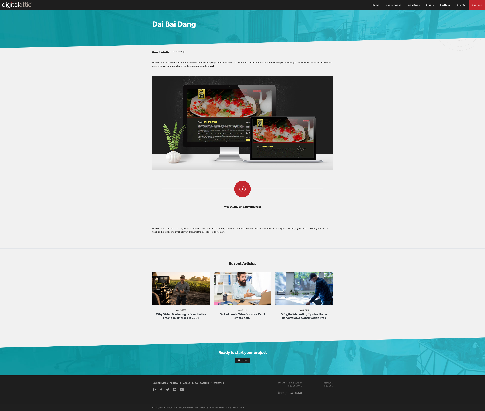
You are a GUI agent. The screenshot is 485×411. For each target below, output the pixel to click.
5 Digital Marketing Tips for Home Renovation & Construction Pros (304, 316)
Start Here (242, 360)
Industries (414, 5)
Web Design (200, 407)
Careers (204, 383)
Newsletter (217, 383)
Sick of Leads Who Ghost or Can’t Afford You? (242, 316)
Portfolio (445, 5)
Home (375, 5)
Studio (430, 5)
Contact (477, 5)
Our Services (393, 5)
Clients (461, 5)
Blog (195, 383)
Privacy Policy (225, 407)
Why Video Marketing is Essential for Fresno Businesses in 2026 (181, 316)
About (186, 383)
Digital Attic (213, 407)
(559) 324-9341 (290, 393)
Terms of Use (238, 407)
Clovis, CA (328, 386)
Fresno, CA (328, 383)
